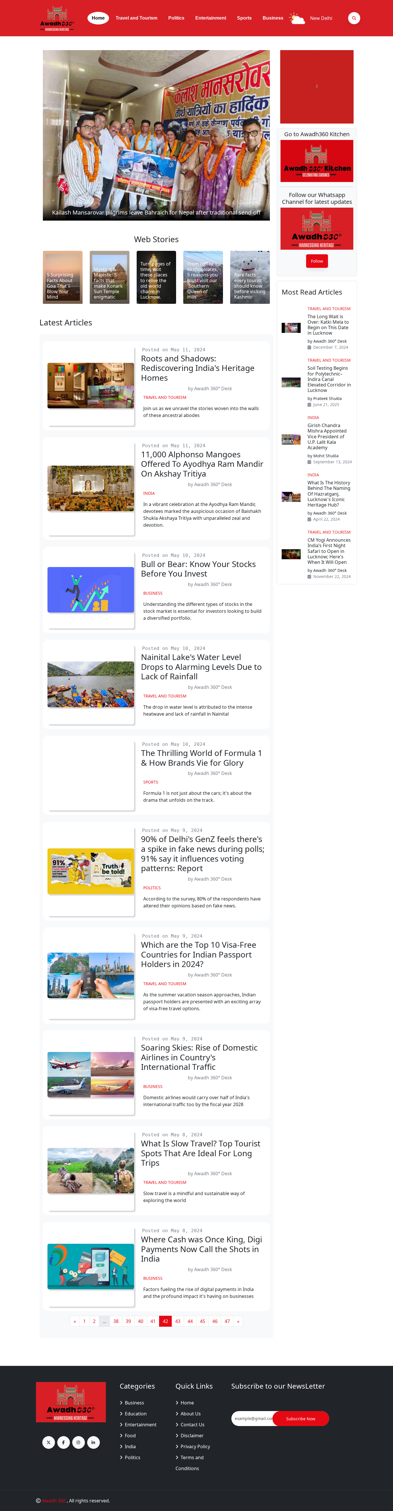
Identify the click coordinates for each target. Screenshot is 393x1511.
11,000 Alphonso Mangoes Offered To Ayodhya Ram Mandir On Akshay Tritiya (202, 464)
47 (227, 1321)
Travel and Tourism (136, 18)
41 (153, 1321)
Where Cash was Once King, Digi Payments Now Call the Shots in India (201, 1249)
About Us (191, 1413)
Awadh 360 (54, 1500)
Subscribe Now (300, 1418)
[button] (156, 135)
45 (202, 1321)
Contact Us (193, 1424)
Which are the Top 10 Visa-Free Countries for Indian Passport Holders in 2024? (198, 954)
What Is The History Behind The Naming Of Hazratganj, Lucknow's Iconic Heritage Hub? (329, 494)
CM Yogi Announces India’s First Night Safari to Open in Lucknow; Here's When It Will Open (329, 551)
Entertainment (210, 18)
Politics (176, 18)
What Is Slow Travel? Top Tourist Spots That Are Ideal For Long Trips (200, 1153)
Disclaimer (192, 1435)
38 (116, 1321)
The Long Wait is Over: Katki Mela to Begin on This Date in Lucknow (328, 325)
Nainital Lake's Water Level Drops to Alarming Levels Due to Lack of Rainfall (201, 666)
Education (136, 1413)
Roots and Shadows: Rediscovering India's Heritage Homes (198, 368)
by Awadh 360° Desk (210, 388)
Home (98, 18)
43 (177, 1321)
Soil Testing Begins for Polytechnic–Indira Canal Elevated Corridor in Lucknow (329, 379)
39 (128, 1321)
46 (215, 1321)
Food (130, 1435)
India (149, 493)
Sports (244, 18)
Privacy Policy (195, 1446)
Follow (317, 261)
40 (140, 1321)
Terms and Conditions (189, 1463)
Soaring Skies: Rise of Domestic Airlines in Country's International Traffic (199, 1057)
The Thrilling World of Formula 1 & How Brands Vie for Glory (201, 757)
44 (190, 1321)
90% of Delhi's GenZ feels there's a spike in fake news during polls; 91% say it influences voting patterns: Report (203, 853)
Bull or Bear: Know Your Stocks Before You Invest (198, 569)
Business (273, 18)
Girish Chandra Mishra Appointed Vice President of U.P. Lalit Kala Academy (327, 436)
